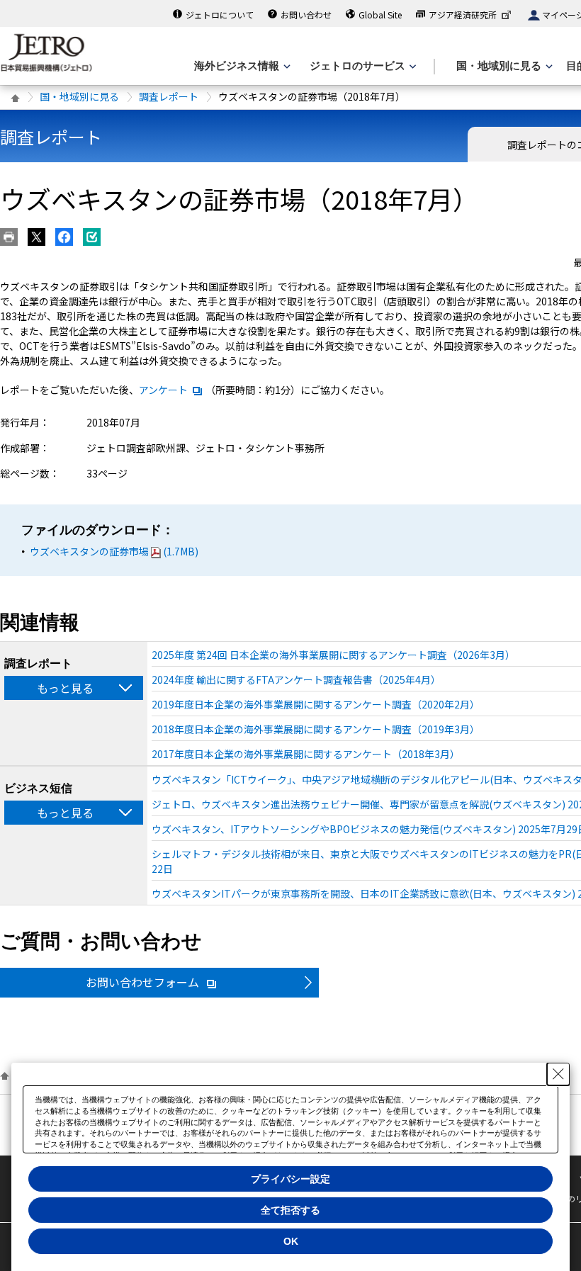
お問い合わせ (306, 15)
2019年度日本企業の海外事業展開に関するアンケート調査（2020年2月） (316, 704)
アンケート (163, 390)
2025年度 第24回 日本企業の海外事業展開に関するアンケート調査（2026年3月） (333, 655)
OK (290, 1241)
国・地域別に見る (79, 96)
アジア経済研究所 (463, 15)
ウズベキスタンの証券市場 (114, 551)
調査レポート (168, 96)
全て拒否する (290, 1210)
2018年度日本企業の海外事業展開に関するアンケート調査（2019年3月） (316, 729)
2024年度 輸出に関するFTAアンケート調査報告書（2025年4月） (296, 679)
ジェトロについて (220, 15)
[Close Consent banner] (558, 1074)
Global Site (380, 15)
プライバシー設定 (290, 1179)
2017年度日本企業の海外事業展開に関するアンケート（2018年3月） (306, 754)
